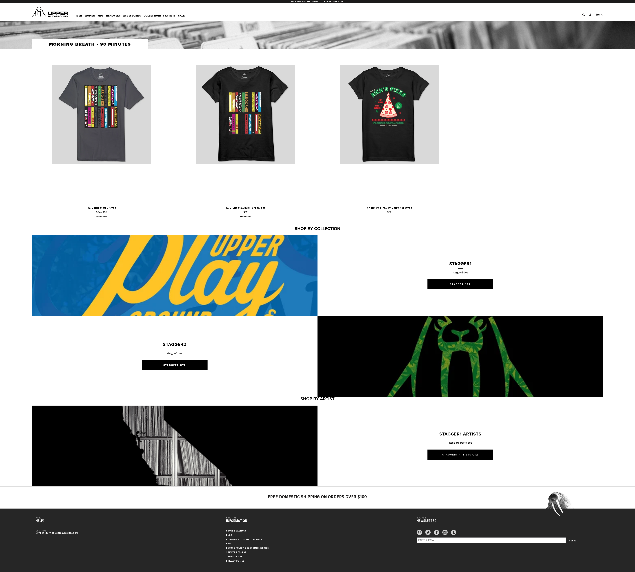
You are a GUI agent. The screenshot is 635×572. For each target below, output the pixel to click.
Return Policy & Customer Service (247, 548)
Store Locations (236, 530)
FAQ (228, 543)
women (90, 15)
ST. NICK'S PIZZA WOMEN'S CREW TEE (389, 208)
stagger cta (460, 284)
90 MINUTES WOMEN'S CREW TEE (246, 208)
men (79, 15)
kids (101, 15)
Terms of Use (234, 556)
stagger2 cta (174, 365)
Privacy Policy (235, 560)
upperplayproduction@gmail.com (57, 533)
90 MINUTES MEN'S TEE (102, 208)
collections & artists (160, 15)
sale (181, 15)
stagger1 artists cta (460, 454)
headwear (113, 15)
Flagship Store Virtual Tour (244, 539)
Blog (229, 535)
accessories (132, 15)
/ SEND (573, 541)
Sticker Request (236, 552)
